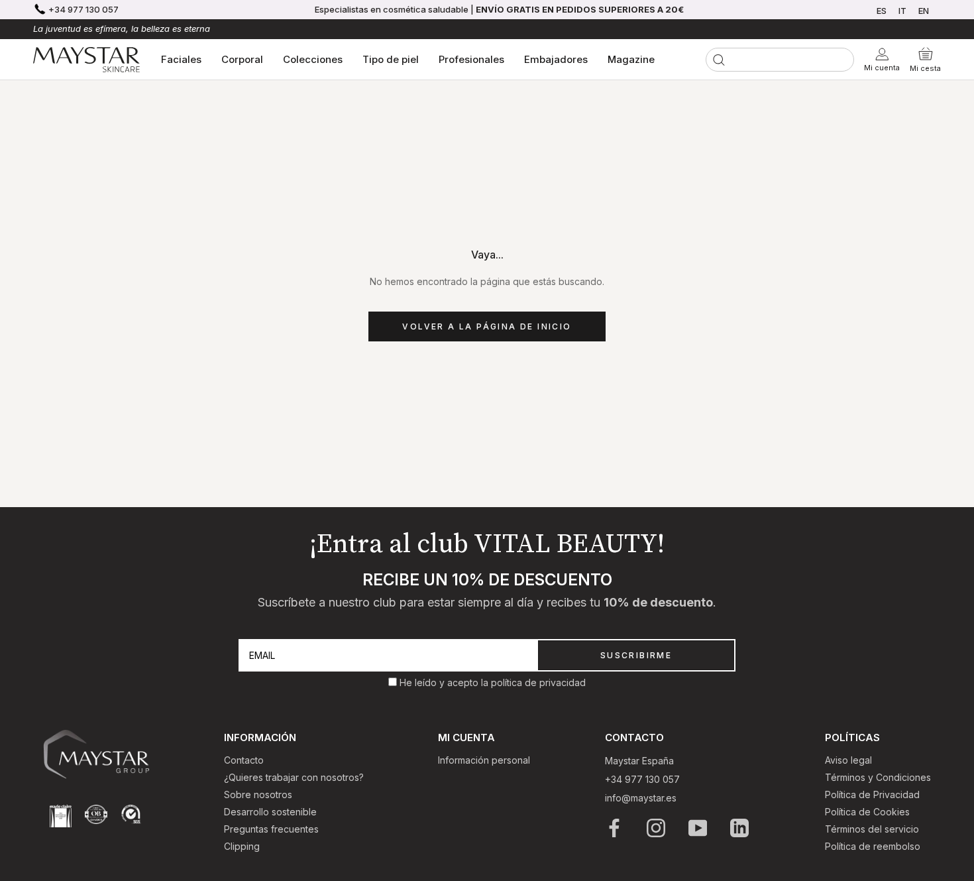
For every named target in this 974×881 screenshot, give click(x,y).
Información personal (484, 760)
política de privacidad (538, 682)
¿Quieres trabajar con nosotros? (294, 777)
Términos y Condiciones (878, 777)
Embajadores (556, 59)
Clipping (242, 846)
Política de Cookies (867, 811)
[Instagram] (657, 828)
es (882, 10)
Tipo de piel (390, 59)
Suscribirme (636, 655)
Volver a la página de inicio (486, 326)
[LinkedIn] (740, 828)
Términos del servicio (872, 829)
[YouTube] (698, 828)
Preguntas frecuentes (271, 829)
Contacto (244, 760)
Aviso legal (848, 760)
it (902, 10)
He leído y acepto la (445, 682)
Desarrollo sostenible (270, 811)
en (923, 10)
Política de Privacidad (872, 794)
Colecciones (313, 59)
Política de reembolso (872, 846)
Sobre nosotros (258, 794)
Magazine (631, 59)
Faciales (181, 59)
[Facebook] (615, 828)
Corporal (242, 59)
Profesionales (471, 59)
